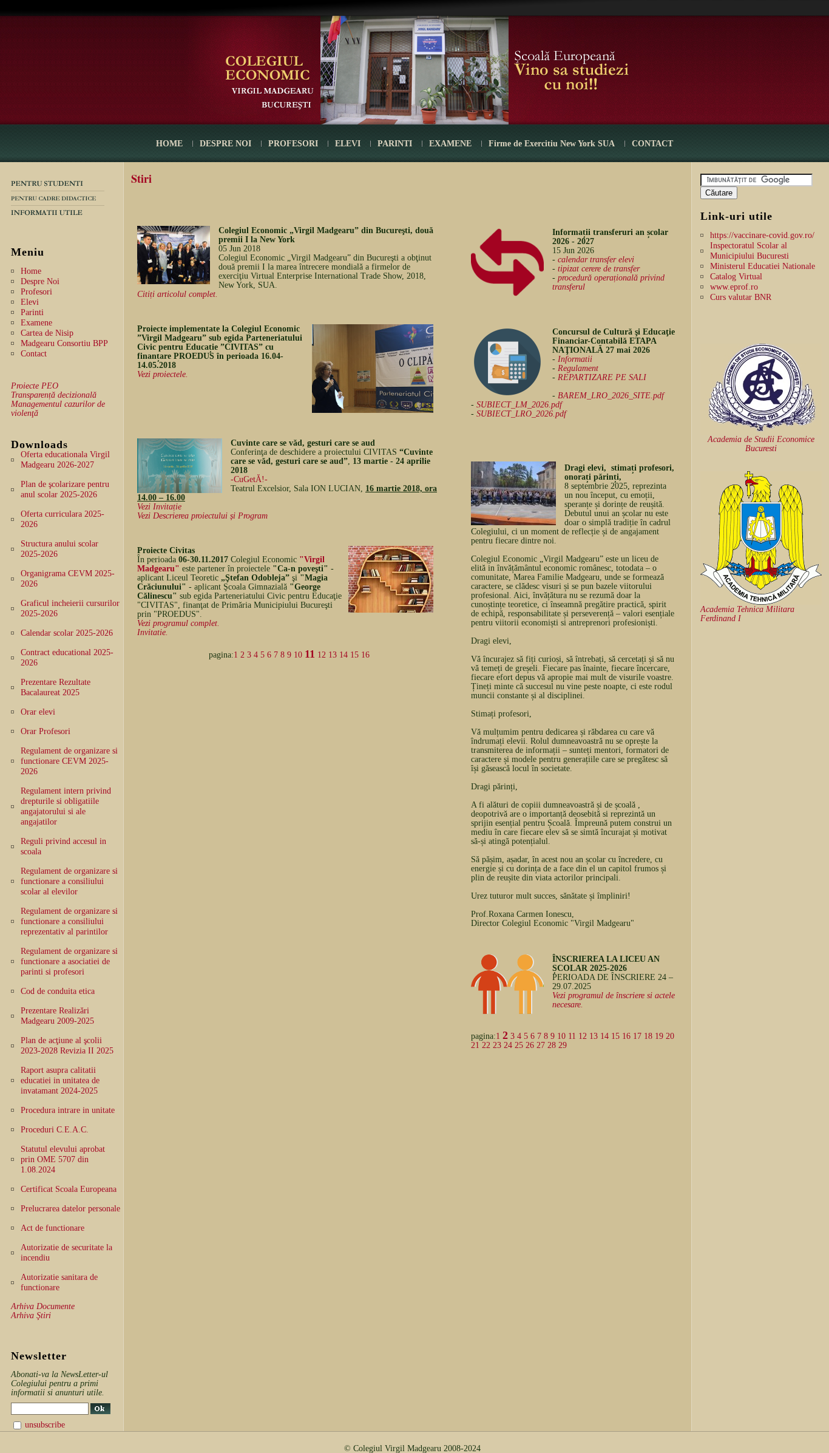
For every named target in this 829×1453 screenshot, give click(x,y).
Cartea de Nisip (47, 333)
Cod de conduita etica (58, 991)
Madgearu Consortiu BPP (64, 343)
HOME (169, 143)
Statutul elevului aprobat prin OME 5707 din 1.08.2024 (63, 1159)
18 (648, 1036)
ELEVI (347, 143)
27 (540, 1045)
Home (31, 271)
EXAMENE (450, 143)
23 (497, 1045)
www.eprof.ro (734, 286)
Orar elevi (38, 711)
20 (670, 1036)
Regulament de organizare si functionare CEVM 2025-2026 (69, 761)
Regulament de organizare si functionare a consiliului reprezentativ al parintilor (69, 921)
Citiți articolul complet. (177, 294)
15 (354, 654)
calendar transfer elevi (596, 259)
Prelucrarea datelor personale (70, 1208)
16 (365, 654)
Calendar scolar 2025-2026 (67, 633)
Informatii (575, 359)
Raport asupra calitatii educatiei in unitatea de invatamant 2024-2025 (60, 1080)
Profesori (36, 291)
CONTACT (652, 143)
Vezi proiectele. (162, 374)
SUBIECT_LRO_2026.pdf (521, 413)
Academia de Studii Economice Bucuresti (761, 444)
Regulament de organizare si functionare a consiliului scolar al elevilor (69, 881)
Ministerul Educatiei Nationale (762, 266)
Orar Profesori (45, 731)
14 (343, 654)
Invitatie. (152, 632)
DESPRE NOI (225, 143)
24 (508, 1045)
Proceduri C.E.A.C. (55, 1129)
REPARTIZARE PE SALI (602, 377)
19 (659, 1036)
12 (321, 654)
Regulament (578, 368)
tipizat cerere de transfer (599, 268)
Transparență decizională (53, 395)
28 (551, 1045)
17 (637, 1036)
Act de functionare (52, 1228)
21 (475, 1045)
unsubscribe (45, 1424)
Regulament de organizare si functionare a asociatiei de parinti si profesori (69, 961)
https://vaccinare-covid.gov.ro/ (762, 235)
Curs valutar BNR (740, 297)
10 (298, 654)
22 (486, 1045)
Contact (34, 353)
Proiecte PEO (34, 385)
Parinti (32, 312)
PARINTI (394, 143)
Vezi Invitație (159, 506)
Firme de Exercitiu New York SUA (552, 143)
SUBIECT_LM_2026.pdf (519, 404)
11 (310, 654)
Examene (36, 322)
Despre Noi (40, 281)
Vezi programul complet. (178, 623)
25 (519, 1045)
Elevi (30, 302)
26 (530, 1045)
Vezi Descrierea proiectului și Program (202, 515)
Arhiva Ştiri (31, 1315)
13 (332, 654)
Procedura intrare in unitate (68, 1110)
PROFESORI (293, 143)
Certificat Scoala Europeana (69, 1189)
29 (562, 1045)
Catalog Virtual (736, 276)
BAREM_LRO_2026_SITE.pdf (611, 395)
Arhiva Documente (43, 1306)
